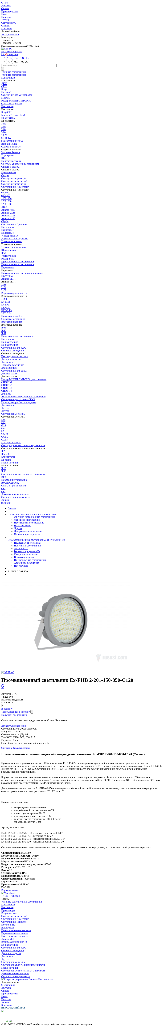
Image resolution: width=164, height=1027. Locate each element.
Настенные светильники (27, 545)
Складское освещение (13, 319)
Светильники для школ (14, 370)
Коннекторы (8, 456)
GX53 (4, 439)
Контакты (6, 28)
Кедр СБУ (6, 112)
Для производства (11, 359)
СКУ (4, 86)
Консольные (8, 77)
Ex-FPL (5, 304)
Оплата (5, 8)
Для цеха (6, 393)
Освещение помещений (14, 181)
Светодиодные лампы (13, 413)
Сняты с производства (13, 485)
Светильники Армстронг (15, 186)
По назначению (9, 342)
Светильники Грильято (14, 224)
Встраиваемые (9, 143)
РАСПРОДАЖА (10, 482)
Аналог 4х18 (8, 209)
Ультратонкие (8, 255)
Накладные (7, 230)
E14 (3, 419)
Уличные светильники (13, 72)
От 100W (6, 138)
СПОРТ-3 (6, 388)
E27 (3, 422)
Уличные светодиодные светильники (34, 516)
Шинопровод (8, 250)
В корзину (6, 708)
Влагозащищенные (11, 321)
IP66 (3, 330)
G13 (3, 425)
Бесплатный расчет (11, 51)
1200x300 (6, 201)
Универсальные (9, 235)
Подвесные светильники (27, 542)
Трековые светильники (13, 247)
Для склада (7, 362)
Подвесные (7, 232)
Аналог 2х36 (8, 212)
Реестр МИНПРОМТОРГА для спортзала (23, 379)
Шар (3, 158)
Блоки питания (9, 462)
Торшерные (7, 155)
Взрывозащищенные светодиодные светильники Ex (36, 539)
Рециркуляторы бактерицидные (18, 402)
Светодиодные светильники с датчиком (23, 474)
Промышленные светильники (17, 261)
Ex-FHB (5, 301)
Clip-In (4, 221)
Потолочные (8, 227)
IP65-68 (5, 454)
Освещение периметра (13, 178)
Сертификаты (8, 22)
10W (3, 123)
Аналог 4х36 (8, 218)
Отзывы (5, 25)
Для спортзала (9, 373)
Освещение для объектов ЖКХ (18, 399)
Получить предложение (14, 715)
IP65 (3, 327)
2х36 (3, 287)
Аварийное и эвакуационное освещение (23, 396)
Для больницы (9, 367)
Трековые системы (11, 241)
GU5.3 (4, 436)
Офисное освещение (12, 350)
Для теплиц (7, 405)
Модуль (5, 97)
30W (3, 129)
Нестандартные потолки (14, 356)
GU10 (4, 434)
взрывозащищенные (12, 140)
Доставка (6, 5)
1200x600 (6, 204)
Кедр (4, 89)
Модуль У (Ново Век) (13, 115)
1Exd (4, 298)
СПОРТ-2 (6, 385)
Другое (5, 408)
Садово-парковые (10, 146)
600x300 (5, 195)
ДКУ (4, 83)
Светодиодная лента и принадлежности (23, 445)
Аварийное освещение (26, 562)
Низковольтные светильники (17, 336)
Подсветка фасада (11, 161)
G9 (2, 431)
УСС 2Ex (6, 313)
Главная (12, 508)
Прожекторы (8, 118)
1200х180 (6, 198)
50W (3, 132)
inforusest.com (9, 54)
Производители (9, 11)
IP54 (3, 253)
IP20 (3, 451)
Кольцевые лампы (11, 442)
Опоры (5, 175)
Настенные (7, 106)
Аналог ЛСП (8, 278)
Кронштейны (8, 172)
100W (4, 135)
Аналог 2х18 (8, 215)
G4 (2, 428)
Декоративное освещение (15, 494)
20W (3, 126)
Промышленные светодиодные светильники (32, 514)
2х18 (3, 284)
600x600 (5, 192)
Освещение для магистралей (17, 95)
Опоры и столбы (10, 166)
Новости (6, 17)
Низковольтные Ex (11, 316)
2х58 (3, 290)
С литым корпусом (11, 103)
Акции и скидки (6, 501)
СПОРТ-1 (6, 382)
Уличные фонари (10, 152)
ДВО (4, 207)
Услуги (5, 20)
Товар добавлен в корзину (15, 711)
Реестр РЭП (7, 258)
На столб (6, 92)
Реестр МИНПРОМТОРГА (16, 100)
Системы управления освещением (20, 163)
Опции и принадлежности (15, 497)
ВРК (3, 477)
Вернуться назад (10, 890)
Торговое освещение (12, 365)
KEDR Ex (6, 310)
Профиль (6, 459)
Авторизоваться (10, 34)
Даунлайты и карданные (14, 238)
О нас (4, 2)
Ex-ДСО (5, 307)
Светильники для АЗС (13, 347)
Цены (4, 14)
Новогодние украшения (14, 479)
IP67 (3, 333)
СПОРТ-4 (6, 390)
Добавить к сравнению (13, 725)
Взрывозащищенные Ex (14, 293)
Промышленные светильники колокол (22, 273)
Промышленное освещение (29, 522)
